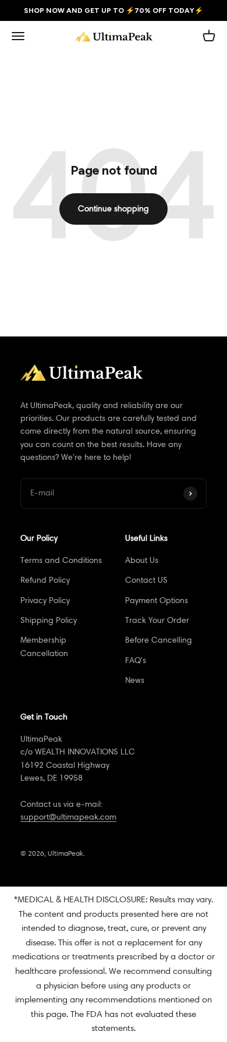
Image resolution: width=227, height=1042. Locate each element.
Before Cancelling (158, 640)
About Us (141, 560)
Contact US (146, 580)
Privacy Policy (45, 600)
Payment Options (156, 600)
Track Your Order (157, 620)
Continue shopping (113, 209)
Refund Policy (45, 580)
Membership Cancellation (44, 646)
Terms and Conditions (61, 560)
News (134, 680)
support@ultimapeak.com (68, 817)
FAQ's (135, 660)
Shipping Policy (48, 620)
